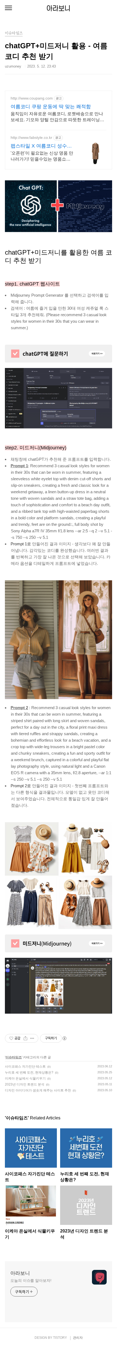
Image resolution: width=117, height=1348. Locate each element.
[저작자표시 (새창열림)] (64, 1038)
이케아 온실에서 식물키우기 (25, 1078)
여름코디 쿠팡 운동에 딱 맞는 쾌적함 (51, 106)
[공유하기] (25, 1038)
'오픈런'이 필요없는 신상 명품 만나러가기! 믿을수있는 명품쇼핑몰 (42, 156)
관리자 (78, 1338)
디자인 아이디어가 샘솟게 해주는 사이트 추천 (38, 1090)
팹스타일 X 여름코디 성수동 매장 (41, 146)
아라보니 (58, 8)
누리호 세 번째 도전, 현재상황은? (29, 1072)
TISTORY (60, 1338)
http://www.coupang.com (32, 98)
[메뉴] (8, 8)
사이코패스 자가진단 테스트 (25, 1066)
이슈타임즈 (13, 1057)
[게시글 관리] (32, 1038)
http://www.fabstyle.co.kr (31, 137)
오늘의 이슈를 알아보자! (30, 1280)
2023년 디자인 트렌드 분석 (24, 1084)
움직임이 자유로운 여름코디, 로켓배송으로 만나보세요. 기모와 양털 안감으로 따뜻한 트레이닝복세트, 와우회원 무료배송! (57, 117)
